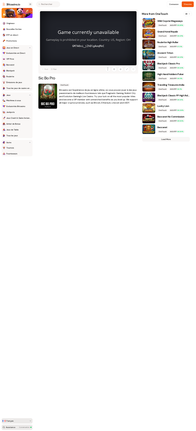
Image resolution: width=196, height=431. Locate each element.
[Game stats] (114, 69)
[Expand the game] (127, 69)
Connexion (174, 4)
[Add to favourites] (120, 69)
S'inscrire (188, 4)
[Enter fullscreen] (133, 69)
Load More (166, 139)
